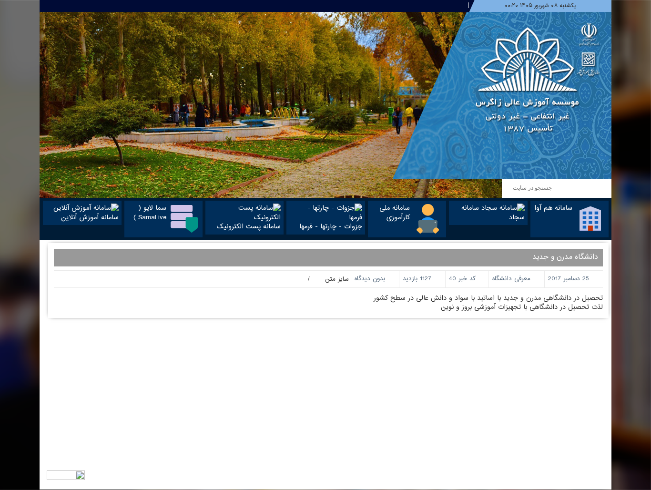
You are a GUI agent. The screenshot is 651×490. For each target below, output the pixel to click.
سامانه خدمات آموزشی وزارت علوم (422, 428)
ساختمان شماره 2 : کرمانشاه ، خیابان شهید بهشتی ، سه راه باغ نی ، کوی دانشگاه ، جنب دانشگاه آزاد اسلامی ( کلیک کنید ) (543, 408)
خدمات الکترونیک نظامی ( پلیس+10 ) (416, 401)
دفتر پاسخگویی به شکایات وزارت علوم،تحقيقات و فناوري (404, 441)
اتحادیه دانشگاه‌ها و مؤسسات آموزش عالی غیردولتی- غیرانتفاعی (400, 414)
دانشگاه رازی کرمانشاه (438, 383)
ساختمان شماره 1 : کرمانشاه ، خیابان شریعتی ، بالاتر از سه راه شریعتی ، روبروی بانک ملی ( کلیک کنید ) (541, 359)
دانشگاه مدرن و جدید (565, 257)
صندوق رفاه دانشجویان (435, 392)
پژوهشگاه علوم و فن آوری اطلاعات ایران (415, 365)
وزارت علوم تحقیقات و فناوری (428, 347)
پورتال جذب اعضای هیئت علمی (424, 374)
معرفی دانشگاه (511, 279)
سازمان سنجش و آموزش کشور (426, 356)
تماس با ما (307, 347)
